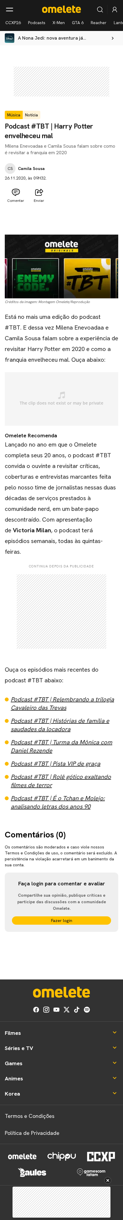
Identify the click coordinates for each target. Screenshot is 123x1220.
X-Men (59, 22)
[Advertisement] (61, 220)
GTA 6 (78, 22)
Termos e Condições (29, 1116)
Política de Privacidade (32, 1132)
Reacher (99, 22)
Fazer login (61, 920)
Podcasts (36, 22)
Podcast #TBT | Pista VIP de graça (55, 763)
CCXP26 (13, 22)
